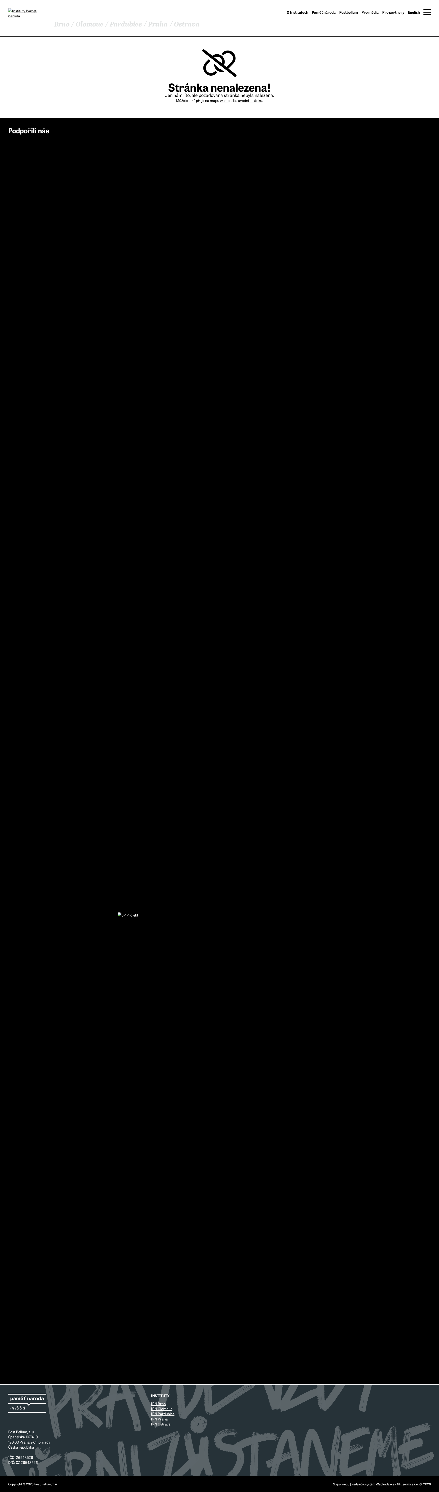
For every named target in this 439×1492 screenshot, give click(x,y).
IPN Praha (159, 1418)
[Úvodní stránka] (27, 13)
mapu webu (219, 100)
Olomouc (90, 24)
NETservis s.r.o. (408, 1484)
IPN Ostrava (161, 1423)
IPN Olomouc (161, 1408)
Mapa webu (341, 1484)
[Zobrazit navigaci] (427, 12)
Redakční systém (363, 1484)
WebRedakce (385, 1484)
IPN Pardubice (162, 1413)
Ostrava (187, 24)
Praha (158, 24)
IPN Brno (158, 1403)
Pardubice (126, 24)
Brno (62, 24)
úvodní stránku (250, 100)
